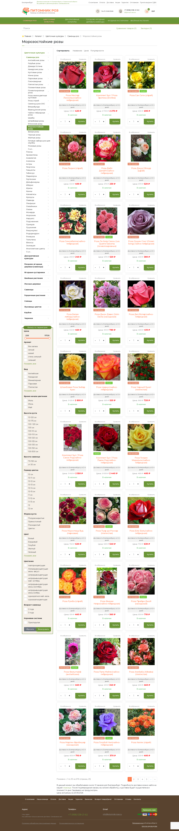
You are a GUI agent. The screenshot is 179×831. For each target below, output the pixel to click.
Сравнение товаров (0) (126, 28)
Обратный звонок (130, 12)
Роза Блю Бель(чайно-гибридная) (141, 532)
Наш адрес (26, 814)
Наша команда (42, 799)
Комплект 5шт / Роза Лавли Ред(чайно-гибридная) (106, 460)
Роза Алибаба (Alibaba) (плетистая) (141, 673)
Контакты (137, 799)
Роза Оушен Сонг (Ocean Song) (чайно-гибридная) (141, 242)
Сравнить (82, 59)
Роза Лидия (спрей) (72, 168)
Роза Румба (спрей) (72, 601)
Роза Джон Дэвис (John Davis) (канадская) (107, 315)
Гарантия (125, 2)
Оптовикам (134, 2)
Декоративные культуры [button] (72, 20)
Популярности (97, 51)
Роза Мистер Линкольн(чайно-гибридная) (72, 97)
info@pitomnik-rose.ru (112, 814)
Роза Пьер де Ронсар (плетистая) (107, 532)
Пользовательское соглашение (71, 823)
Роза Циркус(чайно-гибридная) (106, 388)
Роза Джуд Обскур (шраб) (141, 169)
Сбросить (30, 629)
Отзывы (128, 799)
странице (67, 788)
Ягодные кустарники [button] (118, 21)
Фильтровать (43, 629)
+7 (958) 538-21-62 (78, 814)
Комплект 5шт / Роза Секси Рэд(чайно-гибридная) (72, 457)
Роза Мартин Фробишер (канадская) (72, 743)
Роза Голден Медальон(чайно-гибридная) (141, 460)
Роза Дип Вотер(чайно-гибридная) (141, 315)
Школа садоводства (149, 826)
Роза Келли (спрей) (141, 742)
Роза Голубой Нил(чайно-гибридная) (107, 743)
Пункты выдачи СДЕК (148, 2)
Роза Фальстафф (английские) (72, 673)
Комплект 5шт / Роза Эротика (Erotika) (106, 96)
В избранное (65, 59)
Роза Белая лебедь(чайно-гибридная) (72, 316)
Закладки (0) (146, 28)
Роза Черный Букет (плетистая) (141, 388)
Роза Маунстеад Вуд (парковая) (72, 532)
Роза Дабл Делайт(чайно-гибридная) (107, 170)
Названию (77, 51)
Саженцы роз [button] (30, 21)
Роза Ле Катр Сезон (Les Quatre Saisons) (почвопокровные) (107, 243)
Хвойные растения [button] (139, 21)
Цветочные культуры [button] (49, 20)
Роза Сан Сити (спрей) (141, 95)
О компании (93, 2)
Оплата (102, 2)
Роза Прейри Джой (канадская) (141, 602)
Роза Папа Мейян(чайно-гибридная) (107, 673)
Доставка (110, 2)
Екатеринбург (27, 2)
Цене (86, 51)
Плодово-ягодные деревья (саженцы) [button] (95, 20)
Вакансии (88, 799)
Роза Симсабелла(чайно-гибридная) (72, 242)
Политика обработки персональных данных (39, 823)
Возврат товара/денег (103, 799)
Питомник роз (137, 823)
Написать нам (149, 810)
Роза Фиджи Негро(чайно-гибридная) (107, 602)
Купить (81, 121)
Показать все (30, 364)
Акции (117, 2)
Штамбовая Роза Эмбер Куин (72, 388)
